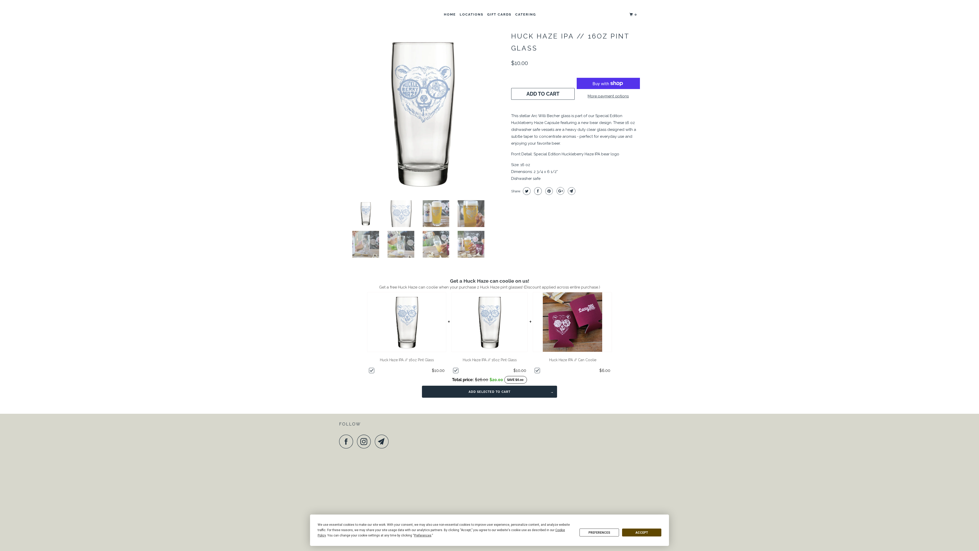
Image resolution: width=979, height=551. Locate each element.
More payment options (608, 96)
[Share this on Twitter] (526, 191)
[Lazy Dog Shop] (365, 14)
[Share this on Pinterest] (548, 191)
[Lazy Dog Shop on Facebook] (347, 441)
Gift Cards (499, 14)
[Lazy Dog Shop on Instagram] (365, 441)
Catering (525, 14)
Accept (641, 532)
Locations (471, 14)
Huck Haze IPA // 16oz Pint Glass (407, 360)
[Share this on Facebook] (537, 191)
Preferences (599, 532)
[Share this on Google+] (559, 191)
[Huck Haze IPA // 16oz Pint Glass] (422, 112)
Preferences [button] (422, 535)
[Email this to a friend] (570, 191)
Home (450, 14)
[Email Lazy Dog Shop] (383, 441)
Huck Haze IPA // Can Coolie (572, 360)
